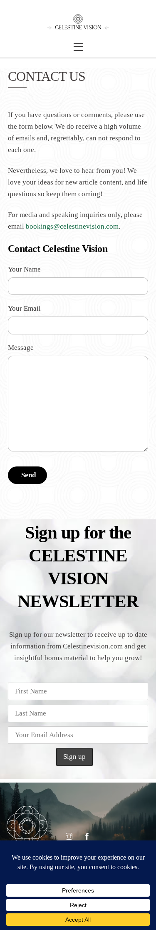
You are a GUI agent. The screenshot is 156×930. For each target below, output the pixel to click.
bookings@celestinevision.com (72, 226)
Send (28, 475)
